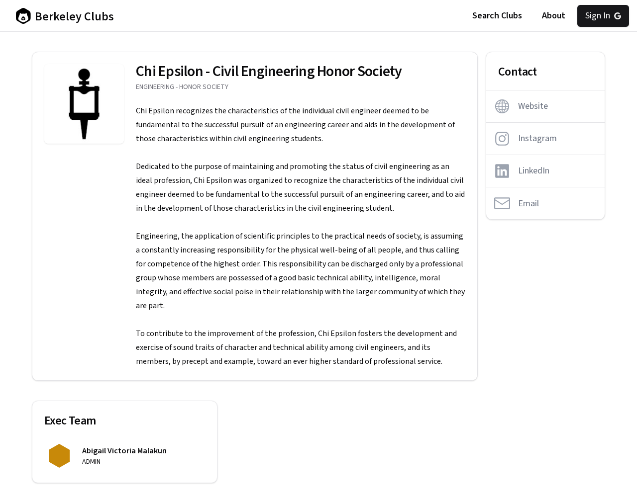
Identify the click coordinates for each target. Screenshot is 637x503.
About (553, 15)
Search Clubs (497, 15)
